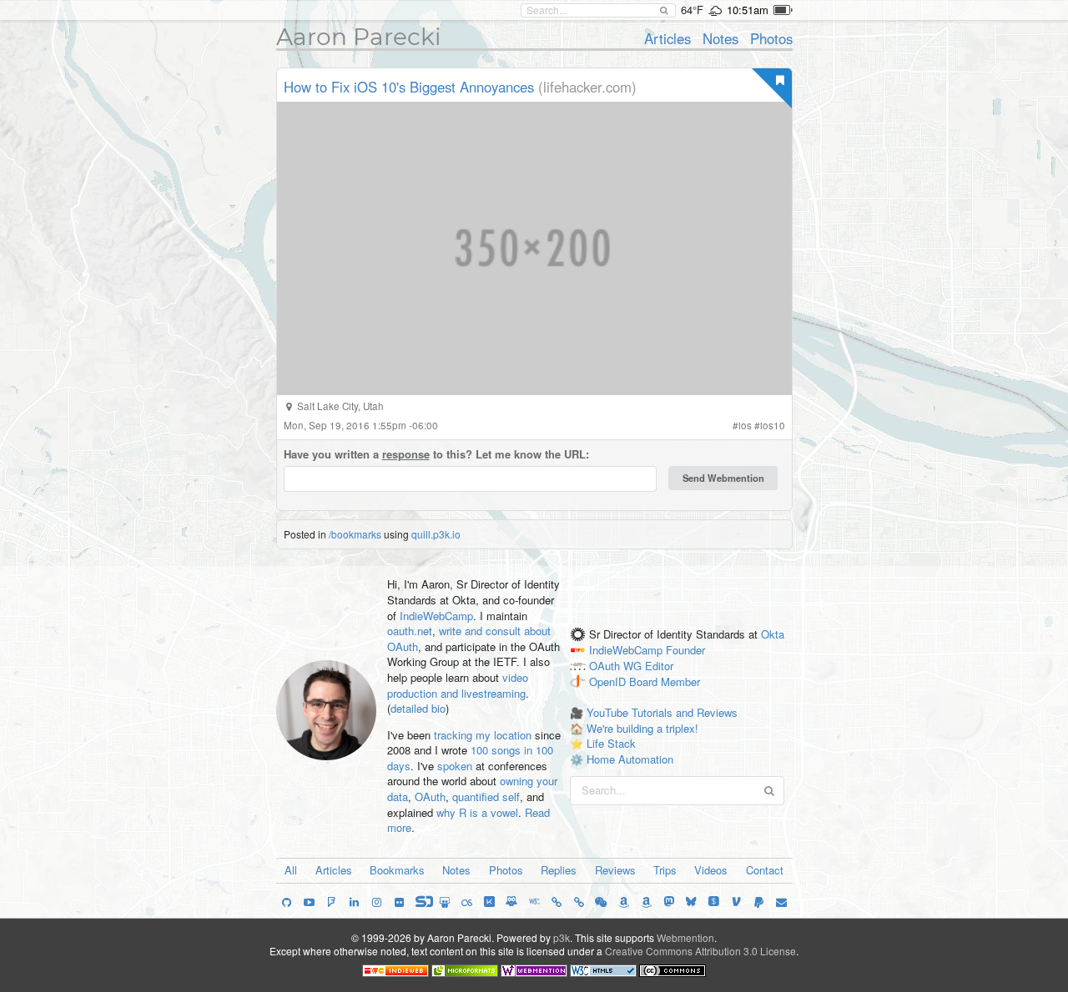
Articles (667, 38)
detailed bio (418, 708)
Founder (685, 650)
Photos (771, 38)
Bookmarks (397, 870)
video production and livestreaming (457, 685)
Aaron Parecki (358, 37)
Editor (659, 666)
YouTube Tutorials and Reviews (662, 712)
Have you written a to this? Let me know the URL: (436, 454)
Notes (720, 38)
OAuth (430, 796)
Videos (711, 870)
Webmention (685, 937)
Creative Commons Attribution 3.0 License (700, 951)
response (406, 454)
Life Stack (611, 743)
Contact (764, 870)
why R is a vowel (477, 812)
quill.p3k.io (436, 534)
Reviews (615, 870)
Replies (559, 870)
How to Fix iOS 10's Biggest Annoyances (409, 87)
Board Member (664, 681)
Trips (665, 870)
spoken (454, 766)
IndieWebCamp (436, 616)
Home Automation (630, 759)
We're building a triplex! (642, 728)
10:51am (747, 10)
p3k (561, 937)
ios (745, 425)
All (291, 870)
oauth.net (409, 631)
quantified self (486, 796)
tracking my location (482, 735)
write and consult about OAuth (469, 638)
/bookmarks (355, 534)
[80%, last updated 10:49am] (783, 10)
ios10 (772, 425)
